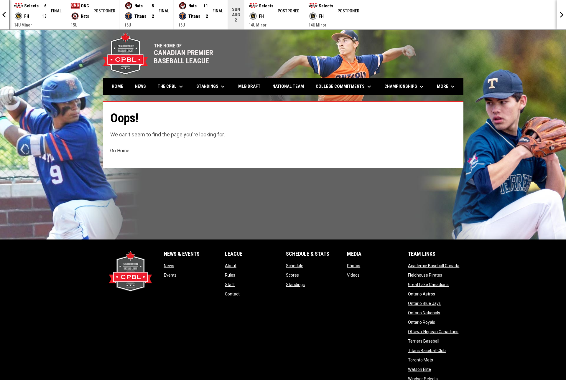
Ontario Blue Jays (424, 303)
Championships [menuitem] (404, 86)
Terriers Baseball (423, 341)
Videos (353, 275)
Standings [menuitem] (211, 86)
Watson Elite (419, 369)
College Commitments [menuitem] (344, 86)
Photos (353, 265)
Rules (230, 275)
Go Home (119, 150)
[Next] (561, 14)
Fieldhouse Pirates (425, 275)
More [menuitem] (446, 86)
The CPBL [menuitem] (171, 86)
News (169, 265)
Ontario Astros (421, 294)
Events (170, 275)
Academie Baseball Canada (433, 265)
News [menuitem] (140, 86)
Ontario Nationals (424, 312)
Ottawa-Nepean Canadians (433, 331)
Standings (295, 284)
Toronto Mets (420, 360)
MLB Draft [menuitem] (249, 86)
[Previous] (4, 14)
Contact (232, 294)
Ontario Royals (421, 322)
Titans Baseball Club (427, 350)
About (230, 265)
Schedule (294, 265)
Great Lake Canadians (428, 284)
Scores (292, 275)
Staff (230, 284)
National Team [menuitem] (288, 86)
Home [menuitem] (117, 86)
